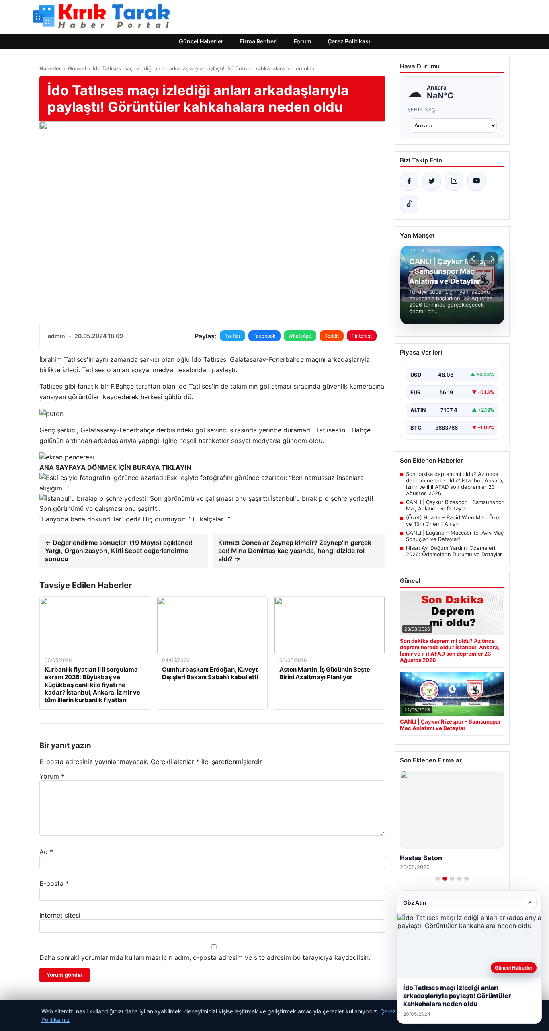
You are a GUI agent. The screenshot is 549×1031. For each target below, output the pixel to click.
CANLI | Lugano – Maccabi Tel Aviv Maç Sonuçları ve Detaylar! (455, 535)
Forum (302, 41)
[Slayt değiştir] (437, 879)
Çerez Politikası (349, 41)
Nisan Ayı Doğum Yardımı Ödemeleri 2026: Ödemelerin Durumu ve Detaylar (454, 551)
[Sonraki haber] (491, 259)
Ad (46, 852)
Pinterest (362, 336)
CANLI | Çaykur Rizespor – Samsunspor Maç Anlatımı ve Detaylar (455, 505)
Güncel (77, 68)
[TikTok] (409, 204)
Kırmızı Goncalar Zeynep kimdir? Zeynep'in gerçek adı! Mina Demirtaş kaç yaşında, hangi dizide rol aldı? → (294, 551)
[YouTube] (476, 181)
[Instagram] (454, 181)
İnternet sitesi (59, 915)
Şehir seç (422, 110)
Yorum (51, 776)
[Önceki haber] (474, 259)
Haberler (50, 68)
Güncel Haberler (201, 41)
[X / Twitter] (431, 181)
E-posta (54, 883)
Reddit (331, 336)
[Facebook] (409, 181)
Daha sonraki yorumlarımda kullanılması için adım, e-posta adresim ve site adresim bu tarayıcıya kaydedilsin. (204, 957)
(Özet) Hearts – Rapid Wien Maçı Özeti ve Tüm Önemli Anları (454, 520)
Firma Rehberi (259, 41)
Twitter (232, 336)
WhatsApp (300, 336)
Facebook (264, 336)
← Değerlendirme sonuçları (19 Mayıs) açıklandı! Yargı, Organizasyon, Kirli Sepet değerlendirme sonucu (119, 551)
